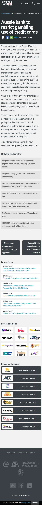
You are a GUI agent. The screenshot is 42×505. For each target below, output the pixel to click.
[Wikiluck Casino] (21, 338)
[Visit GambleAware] (30, 464)
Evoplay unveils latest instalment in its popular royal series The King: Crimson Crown (18, 163)
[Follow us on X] (29, 485)
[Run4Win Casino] (7, 338)
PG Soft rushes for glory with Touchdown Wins (19, 214)
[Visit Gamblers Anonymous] (15, 464)
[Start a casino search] (34, 4)
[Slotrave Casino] (7, 330)
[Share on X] (3, 37)
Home (3, 13)
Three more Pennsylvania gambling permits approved (9, 248)
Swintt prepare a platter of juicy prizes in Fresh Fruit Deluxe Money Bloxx (19, 204)
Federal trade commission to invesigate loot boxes (33, 248)
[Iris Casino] (21, 330)
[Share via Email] (11, 37)
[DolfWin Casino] (7, 353)
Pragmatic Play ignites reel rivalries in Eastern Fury (18, 175)
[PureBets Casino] (35, 330)
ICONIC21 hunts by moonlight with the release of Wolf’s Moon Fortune (18, 224)
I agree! (35, 503)
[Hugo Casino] (35, 345)
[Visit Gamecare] (21, 472)
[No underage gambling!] (6, 464)
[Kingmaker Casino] (7, 345)
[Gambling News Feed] (13, 485)
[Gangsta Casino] (35, 338)
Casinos (25, 4)
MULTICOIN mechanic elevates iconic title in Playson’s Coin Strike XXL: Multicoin (20, 185)
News (8, 13)
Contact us (11, 453)
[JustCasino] (21, 345)
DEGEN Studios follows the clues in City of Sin (20, 195)
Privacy (32, 453)
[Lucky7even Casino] (35, 353)
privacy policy (25, 503)
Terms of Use (22, 453)
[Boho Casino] (21, 353)
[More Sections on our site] (38, 4)
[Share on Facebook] (7, 37)
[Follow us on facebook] (21, 485)
